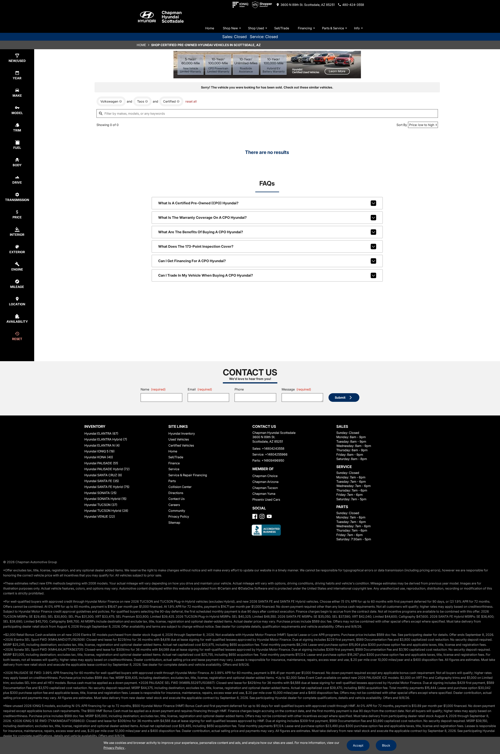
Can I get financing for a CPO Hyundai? (192, 261)
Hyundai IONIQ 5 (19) (99, 451)
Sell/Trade (281, 28)
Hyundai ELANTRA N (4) (102, 445)
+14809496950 (273, 460)
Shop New (230, 28)
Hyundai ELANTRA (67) (101, 433)
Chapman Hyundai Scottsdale (173, 16)
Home (209, 28)
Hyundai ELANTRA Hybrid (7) (105, 439)
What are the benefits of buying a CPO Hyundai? (200, 232)
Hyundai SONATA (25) (100, 493)
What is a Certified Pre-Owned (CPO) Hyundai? (198, 203)
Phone (239, 389)
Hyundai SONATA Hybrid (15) (105, 499)
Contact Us (176, 499)
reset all (191, 101)
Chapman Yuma (263, 494)
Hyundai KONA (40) (98, 457)
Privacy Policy (178, 516)
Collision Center (180, 487)
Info (357, 28)
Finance (174, 463)
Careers (174, 505)
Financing (305, 28)
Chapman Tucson (265, 488)
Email (200, 389)
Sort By (401, 125)
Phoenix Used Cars (266, 499)
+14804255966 (276, 454)
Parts (172, 481)
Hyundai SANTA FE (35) (101, 481)
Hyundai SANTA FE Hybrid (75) (106, 487)
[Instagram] (262, 516)
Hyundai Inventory (181, 433)
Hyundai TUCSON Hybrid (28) (106, 511)
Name (153, 389)
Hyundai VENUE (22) (99, 516)
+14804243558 (273, 448)
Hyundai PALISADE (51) (101, 463)
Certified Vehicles (181, 445)
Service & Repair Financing (187, 475)
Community (176, 511)
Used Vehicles (178, 439)
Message (296, 389)
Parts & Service (333, 28)
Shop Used (256, 28)
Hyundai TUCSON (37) (100, 505)
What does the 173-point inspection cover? (195, 246)
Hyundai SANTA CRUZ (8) (103, 475)
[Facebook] (255, 516)
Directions (175, 493)
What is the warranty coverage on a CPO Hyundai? (202, 217)
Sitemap (174, 522)
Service (173, 469)
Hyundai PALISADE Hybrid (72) (107, 469)
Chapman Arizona (265, 482)
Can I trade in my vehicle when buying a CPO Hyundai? (205, 275)
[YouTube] (269, 516)
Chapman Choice (265, 476)
